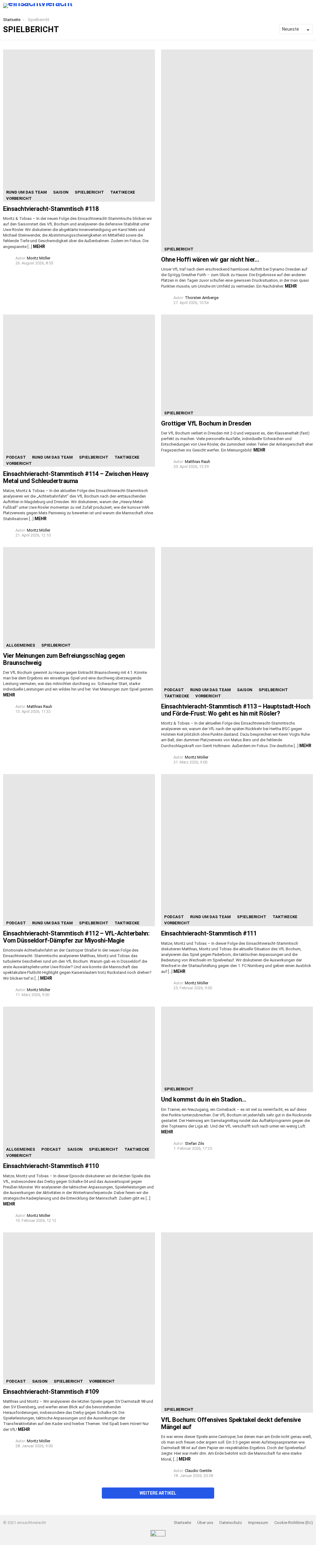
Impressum (258, 1522)
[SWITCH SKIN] (80, 6)
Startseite (182, 1522)
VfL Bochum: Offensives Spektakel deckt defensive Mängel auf (231, 1423)
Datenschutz (230, 1522)
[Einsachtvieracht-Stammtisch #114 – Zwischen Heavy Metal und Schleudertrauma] (79, 391)
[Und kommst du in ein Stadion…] (237, 1049)
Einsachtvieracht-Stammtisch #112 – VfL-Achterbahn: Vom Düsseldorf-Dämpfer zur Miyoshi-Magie (76, 937)
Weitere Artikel (157, 1493)
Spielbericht (89, 192)
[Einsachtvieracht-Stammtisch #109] (79, 1308)
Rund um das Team (26, 192)
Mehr (39, 246)
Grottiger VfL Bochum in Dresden (206, 423)
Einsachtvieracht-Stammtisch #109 (50, 1391)
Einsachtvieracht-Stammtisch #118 (50, 208)
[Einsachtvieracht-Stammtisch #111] (237, 850)
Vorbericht (19, 198)
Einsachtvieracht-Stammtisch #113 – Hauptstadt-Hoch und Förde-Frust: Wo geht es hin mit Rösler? (235, 710)
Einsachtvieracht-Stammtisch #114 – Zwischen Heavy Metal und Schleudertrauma (76, 477)
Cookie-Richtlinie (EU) (293, 1522)
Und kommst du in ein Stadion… (203, 1099)
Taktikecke (122, 192)
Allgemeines (20, 645)
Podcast (16, 457)
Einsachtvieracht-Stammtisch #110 (50, 1166)
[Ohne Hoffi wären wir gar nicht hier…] (237, 150)
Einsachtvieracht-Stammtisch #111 (208, 933)
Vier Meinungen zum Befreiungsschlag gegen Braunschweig (64, 659)
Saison (61, 192)
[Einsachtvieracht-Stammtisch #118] (79, 125)
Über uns (205, 1522)
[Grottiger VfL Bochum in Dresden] (237, 365)
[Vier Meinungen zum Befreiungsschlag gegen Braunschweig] (79, 597)
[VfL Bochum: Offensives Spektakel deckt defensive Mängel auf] (237, 1322)
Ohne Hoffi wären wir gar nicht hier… (210, 259)
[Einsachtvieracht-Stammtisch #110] (79, 1083)
